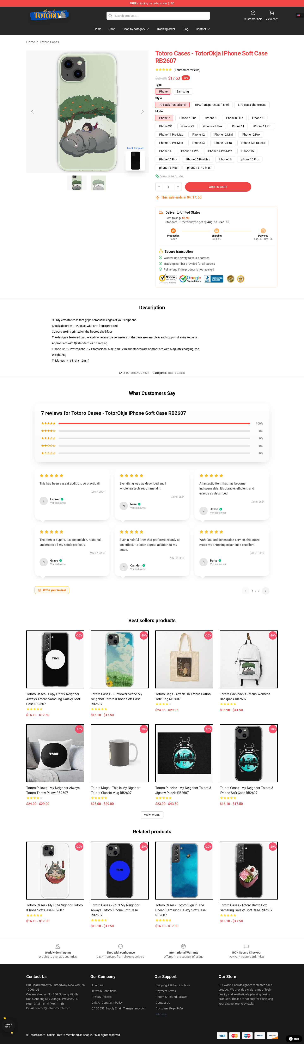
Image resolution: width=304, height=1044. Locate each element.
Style (158, 98)
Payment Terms (166, 991)
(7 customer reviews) (187, 70)
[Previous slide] (32, 111)
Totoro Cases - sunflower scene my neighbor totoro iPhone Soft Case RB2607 (116, 699)
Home (30, 42)
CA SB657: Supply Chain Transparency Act (119, 1008)
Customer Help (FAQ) (169, 1008)
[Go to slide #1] (77, 183)
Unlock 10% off (8, 1026)
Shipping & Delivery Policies (173, 985)
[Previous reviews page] (245, 591)
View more (152, 814)
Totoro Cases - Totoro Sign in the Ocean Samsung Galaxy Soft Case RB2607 (180, 910)
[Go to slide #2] (98, 183)
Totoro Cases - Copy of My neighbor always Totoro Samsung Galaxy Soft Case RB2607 (53, 699)
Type (158, 85)
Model (159, 111)
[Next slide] (142, 111)
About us (97, 985)
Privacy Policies (101, 996)
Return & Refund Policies (171, 996)
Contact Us (163, 1002)
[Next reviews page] (265, 591)
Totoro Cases (49, 42)
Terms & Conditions (104, 991)
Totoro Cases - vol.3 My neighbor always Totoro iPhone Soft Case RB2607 (115, 910)
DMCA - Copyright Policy (107, 1002)
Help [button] (296, 1038)
